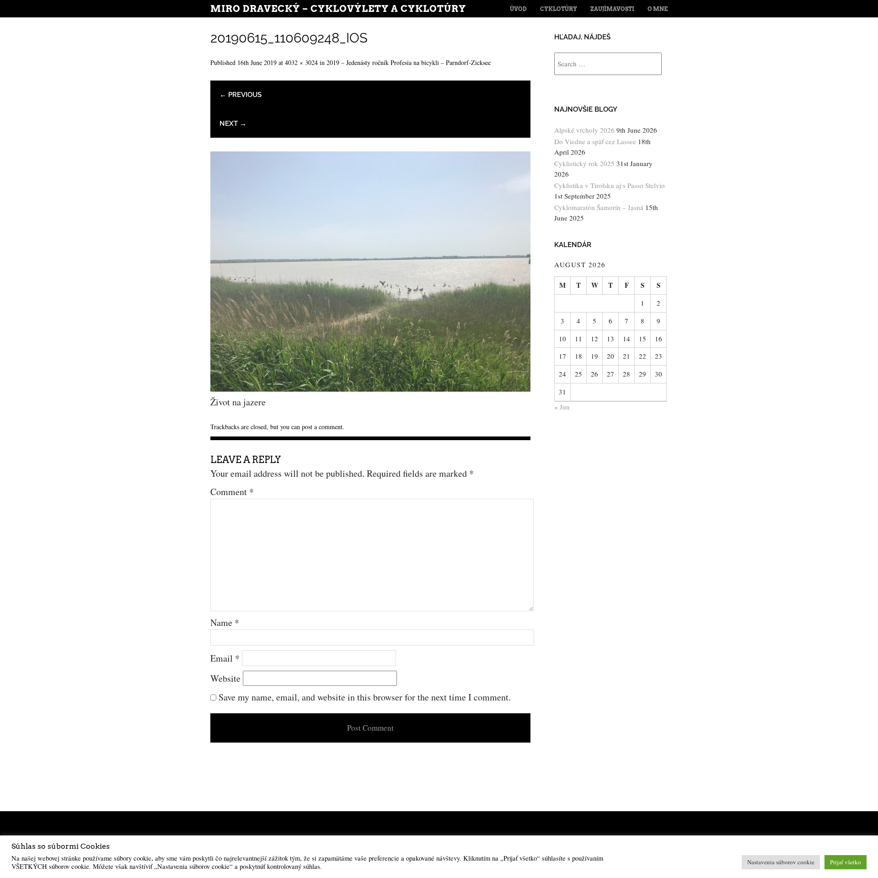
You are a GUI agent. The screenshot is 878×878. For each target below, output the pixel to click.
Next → (233, 123)
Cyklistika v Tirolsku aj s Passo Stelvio (609, 185)
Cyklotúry (558, 8)
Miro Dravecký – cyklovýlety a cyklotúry (338, 8)
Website (225, 678)
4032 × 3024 (301, 62)
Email (225, 658)
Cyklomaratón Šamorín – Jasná (598, 207)
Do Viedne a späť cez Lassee (595, 141)
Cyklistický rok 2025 (584, 163)
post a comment (322, 426)
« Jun (562, 406)
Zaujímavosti (612, 8)
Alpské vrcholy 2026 (584, 130)
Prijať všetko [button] (845, 862)
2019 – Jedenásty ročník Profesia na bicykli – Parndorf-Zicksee (409, 62)
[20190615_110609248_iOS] (370, 388)
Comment (232, 491)
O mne (658, 8)
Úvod (518, 8)
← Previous (241, 95)
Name (224, 622)
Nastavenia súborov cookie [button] (780, 862)
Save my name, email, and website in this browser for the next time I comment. (365, 697)
